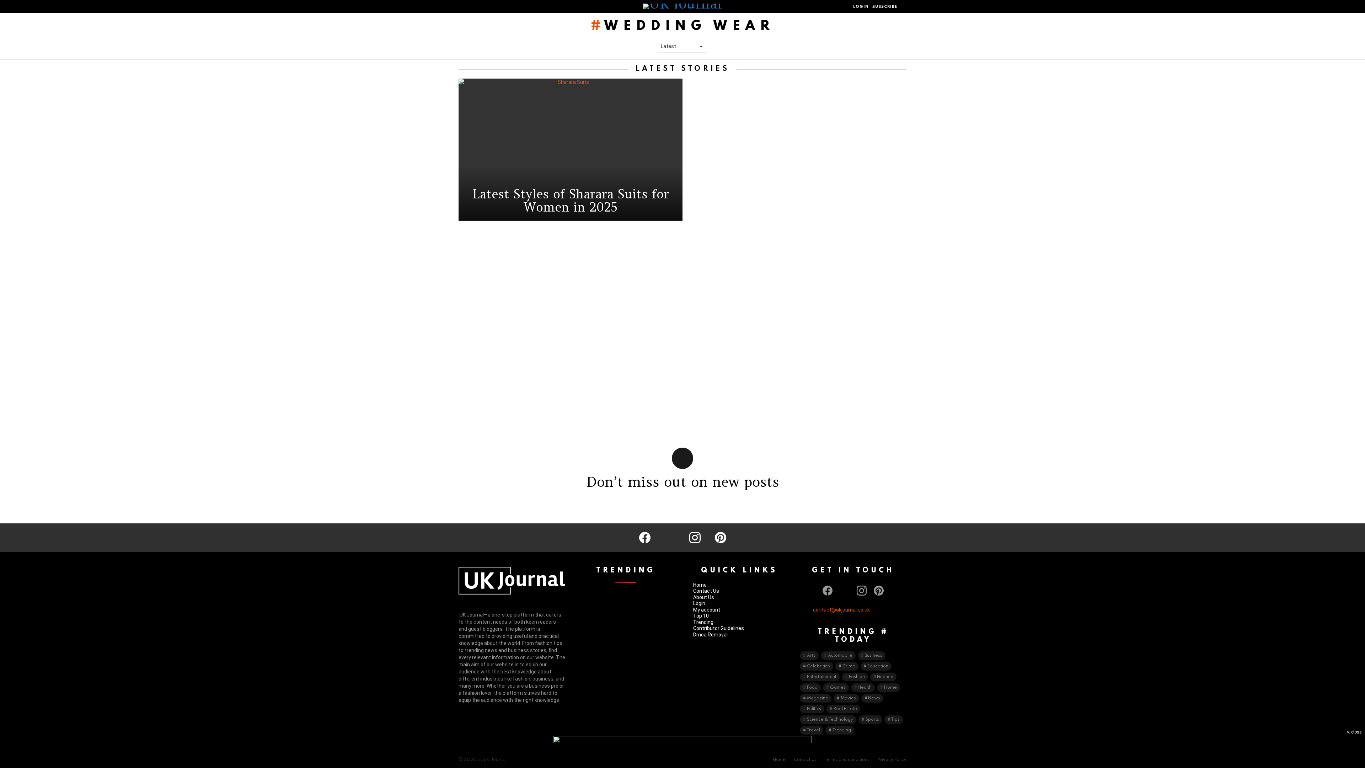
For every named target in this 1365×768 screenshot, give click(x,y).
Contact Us (706, 591)
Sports (872, 720)
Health (865, 688)
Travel (813, 730)
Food (812, 688)
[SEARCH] (903, 6)
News (874, 698)
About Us (703, 597)
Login (699, 603)
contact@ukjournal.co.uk (841, 610)
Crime (848, 666)
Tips (895, 720)
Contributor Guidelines (718, 628)
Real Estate (845, 709)
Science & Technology (830, 720)
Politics (814, 709)
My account (706, 610)
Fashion (857, 677)
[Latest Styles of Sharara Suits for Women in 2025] (570, 150)
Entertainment (821, 677)
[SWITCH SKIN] (476, 6)
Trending (703, 622)
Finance (885, 677)
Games (838, 688)
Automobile (840, 656)
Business (873, 656)
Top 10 (701, 616)
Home (700, 585)
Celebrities (818, 666)
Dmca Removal (710, 635)
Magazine (817, 698)
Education (877, 666)
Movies (848, 698)
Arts (811, 656)
